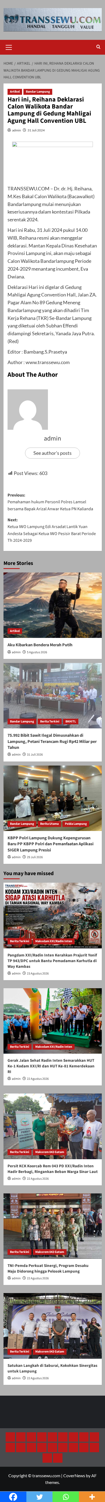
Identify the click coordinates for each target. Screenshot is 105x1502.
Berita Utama (49, 824)
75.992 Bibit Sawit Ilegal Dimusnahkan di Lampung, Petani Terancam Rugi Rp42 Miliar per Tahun (52, 741)
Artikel (15, 91)
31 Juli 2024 (36, 130)
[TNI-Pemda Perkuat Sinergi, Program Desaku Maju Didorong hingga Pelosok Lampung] (53, 1226)
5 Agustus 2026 (37, 652)
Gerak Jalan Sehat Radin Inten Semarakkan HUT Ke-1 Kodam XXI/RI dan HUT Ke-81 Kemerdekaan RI (51, 1066)
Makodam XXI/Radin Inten (53, 941)
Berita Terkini (49, 721)
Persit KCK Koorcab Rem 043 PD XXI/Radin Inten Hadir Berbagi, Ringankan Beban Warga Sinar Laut (53, 1169)
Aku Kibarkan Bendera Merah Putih (40, 645)
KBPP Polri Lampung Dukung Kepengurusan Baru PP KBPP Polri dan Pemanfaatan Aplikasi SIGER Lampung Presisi (50, 844)
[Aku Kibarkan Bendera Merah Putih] (53, 605)
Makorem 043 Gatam (49, 1152)
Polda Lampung (76, 824)
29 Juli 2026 (35, 857)
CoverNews (74, 1475)
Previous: (50, 502)
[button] (9, 46)
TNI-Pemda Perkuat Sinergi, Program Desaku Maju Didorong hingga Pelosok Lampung (48, 1268)
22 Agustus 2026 (38, 1079)
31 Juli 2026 (35, 754)
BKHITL (70, 721)
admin (16, 130)
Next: (52, 530)
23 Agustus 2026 (38, 973)
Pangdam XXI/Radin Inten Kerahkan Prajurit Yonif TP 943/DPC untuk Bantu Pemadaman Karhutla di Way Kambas (52, 960)
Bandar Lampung (38, 91)
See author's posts (52, 453)
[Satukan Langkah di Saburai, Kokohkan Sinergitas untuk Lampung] (53, 1325)
